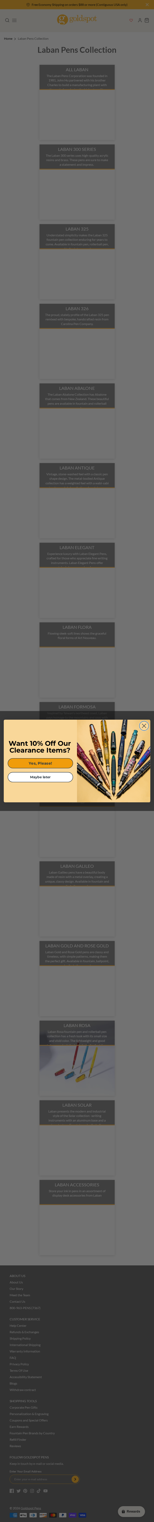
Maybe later (40, 777)
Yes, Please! (40, 763)
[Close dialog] (144, 726)
